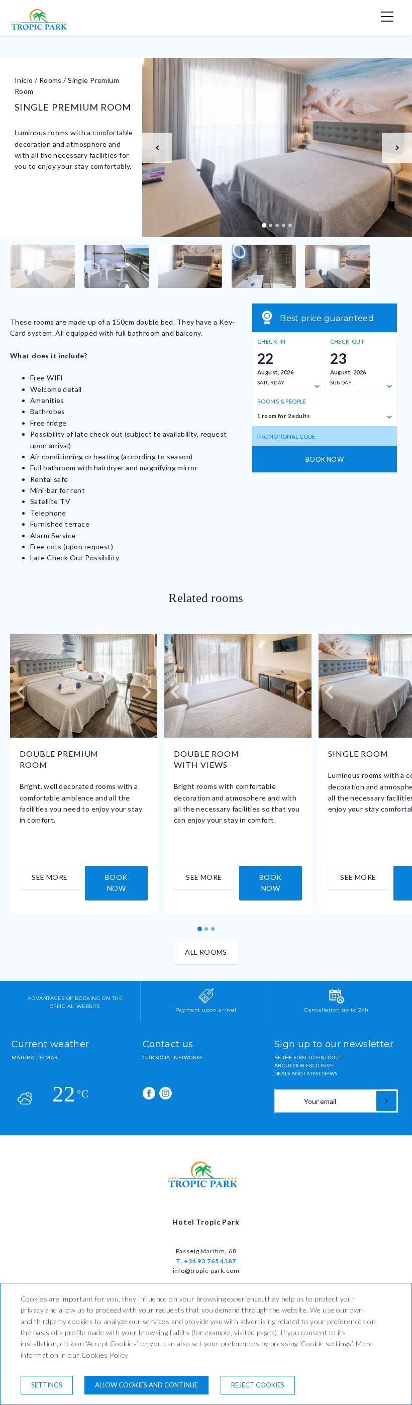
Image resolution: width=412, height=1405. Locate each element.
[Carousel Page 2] (270, 225)
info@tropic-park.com (206, 1270)
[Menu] (381, 17)
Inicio (24, 80)
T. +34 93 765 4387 (206, 1261)
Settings (46, 1385)
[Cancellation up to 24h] (336, 1002)
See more (49, 877)
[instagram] (165, 1093)
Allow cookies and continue (146, 1385)
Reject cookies (257, 1385)
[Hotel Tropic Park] (42, 27)
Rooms (50, 80)
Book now (324, 459)
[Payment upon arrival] (206, 1002)
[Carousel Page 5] (290, 225)
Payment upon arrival (205, 1010)
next (397, 148)
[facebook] (149, 1093)
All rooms (206, 952)
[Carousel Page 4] (283, 225)
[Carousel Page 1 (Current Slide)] (264, 225)
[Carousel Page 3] (277, 225)
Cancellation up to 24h (336, 1010)
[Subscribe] (386, 1101)
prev (157, 148)
